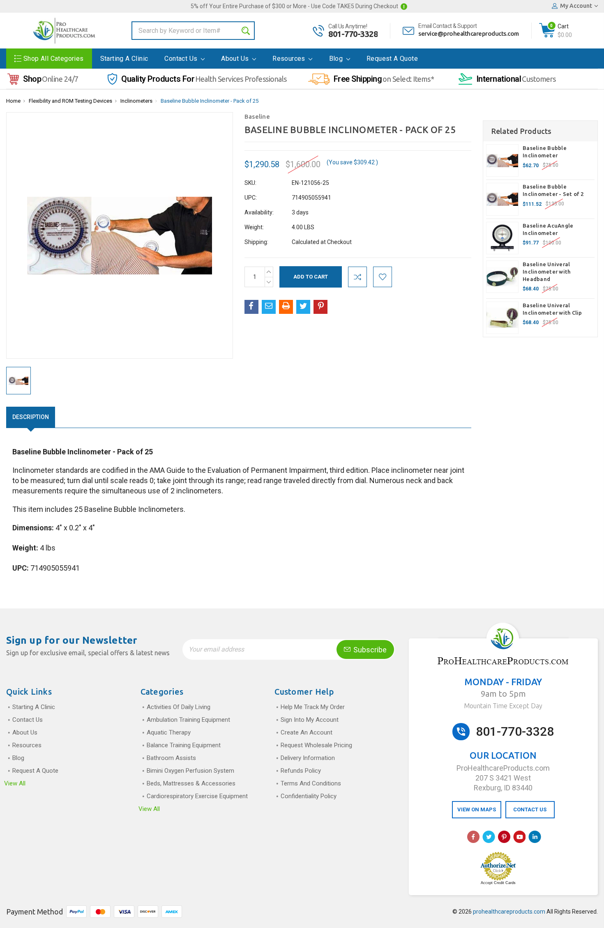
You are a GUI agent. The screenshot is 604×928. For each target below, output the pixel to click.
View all (14, 783)
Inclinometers (136, 101)
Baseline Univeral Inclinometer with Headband (546, 271)
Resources (289, 58)
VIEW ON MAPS (476, 809)
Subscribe (369, 649)
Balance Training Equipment (184, 745)
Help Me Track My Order (313, 707)
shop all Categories (53, 58)
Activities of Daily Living (178, 707)
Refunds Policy (301, 770)
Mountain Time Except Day (503, 705)
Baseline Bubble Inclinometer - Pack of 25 (209, 101)
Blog (337, 58)
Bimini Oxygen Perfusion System (190, 770)
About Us (236, 58)
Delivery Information (308, 758)
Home (13, 101)
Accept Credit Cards (498, 883)
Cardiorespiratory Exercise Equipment (197, 796)
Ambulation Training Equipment (188, 719)
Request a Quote (392, 58)
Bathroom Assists (171, 758)
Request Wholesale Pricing (316, 745)
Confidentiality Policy (309, 796)
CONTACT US (529, 809)
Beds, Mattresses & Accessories (191, 783)
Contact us (181, 58)
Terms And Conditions (311, 783)
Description (30, 417)
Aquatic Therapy (169, 732)
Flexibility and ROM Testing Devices (70, 101)
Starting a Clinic (124, 58)
